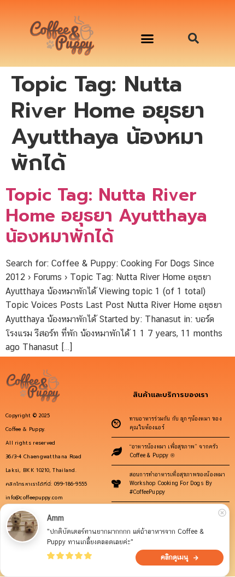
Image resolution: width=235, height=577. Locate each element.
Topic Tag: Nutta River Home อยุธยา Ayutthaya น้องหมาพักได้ (106, 216)
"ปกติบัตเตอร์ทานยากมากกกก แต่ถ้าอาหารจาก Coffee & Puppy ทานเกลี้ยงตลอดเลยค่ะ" (126, 537)
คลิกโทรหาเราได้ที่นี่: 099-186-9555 (46, 484)
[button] (147, 38)
